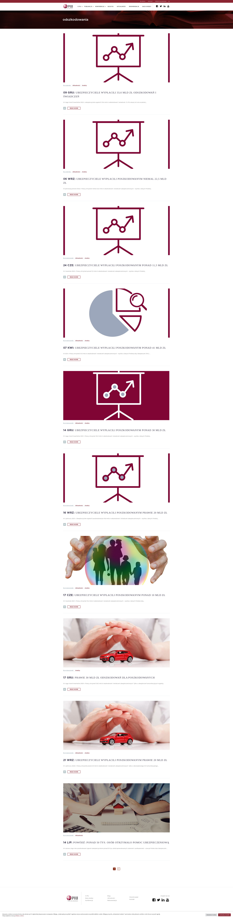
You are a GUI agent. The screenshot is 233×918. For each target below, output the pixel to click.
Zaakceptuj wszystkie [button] (224, 915)
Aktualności (121, 6)
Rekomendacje (134, 6)
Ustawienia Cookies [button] (211, 915)
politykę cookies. (19, 916)
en (169, 1)
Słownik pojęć (133, 897)
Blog (108, 896)
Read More (74, 108)
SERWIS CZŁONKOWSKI (160, 1)
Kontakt (132, 899)
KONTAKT (150, 1)
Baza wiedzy (146, 6)
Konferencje (89, 900)
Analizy (84, 85)
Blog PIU (110, 6)
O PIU (87, 896)
